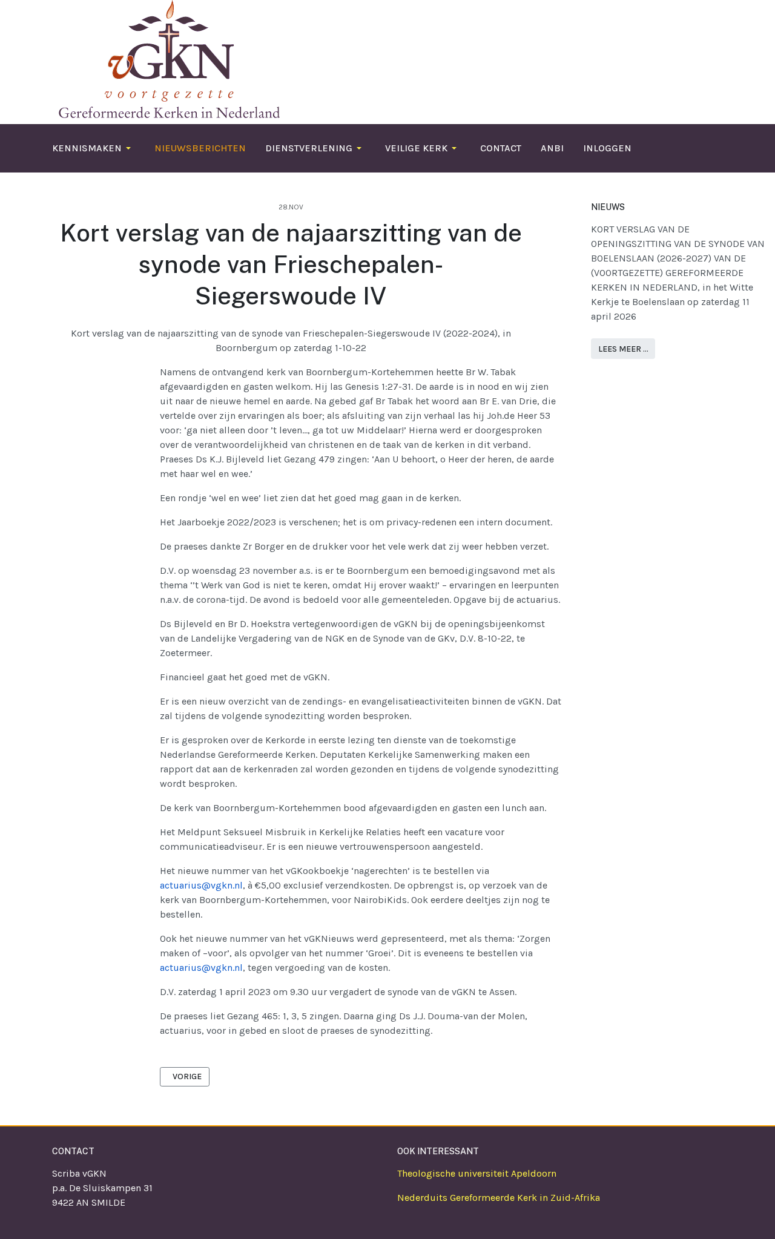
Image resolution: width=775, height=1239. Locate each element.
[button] (93, 148)
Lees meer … (623, 349)
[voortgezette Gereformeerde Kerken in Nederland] (166, 58)
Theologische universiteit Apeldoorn (476, 1173)
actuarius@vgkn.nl (201, 885)
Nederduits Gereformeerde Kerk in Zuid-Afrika (498, 1197)
